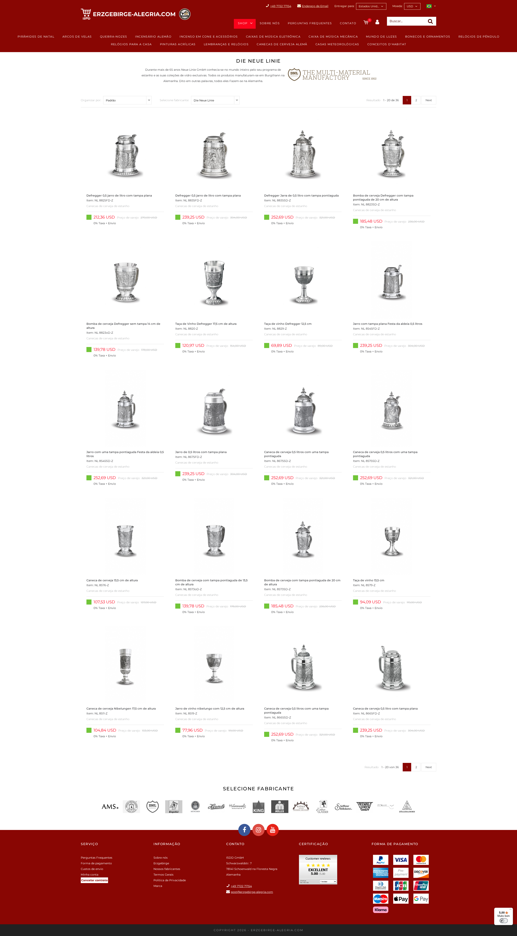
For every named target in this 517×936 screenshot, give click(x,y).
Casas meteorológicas (337, 44)
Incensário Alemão (153, 36)
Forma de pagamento (96, 863)
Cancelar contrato (94, 880)
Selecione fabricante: (174, 100)
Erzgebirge (161, 863)
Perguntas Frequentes (310, 23)
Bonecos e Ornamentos (427, 36)
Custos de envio (92, 869)
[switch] (504, 920)
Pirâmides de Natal (36, 36)
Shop (243, 23)
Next (429, 100)
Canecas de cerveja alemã (282, 44)
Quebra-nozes (113, 36)
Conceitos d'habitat (386, 44)
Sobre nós (270, 23)
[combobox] (371, 6)
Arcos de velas (77, 36)
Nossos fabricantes (166, 869)
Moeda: (397, 6)
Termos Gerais (163, 874)
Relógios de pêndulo (479, 36)
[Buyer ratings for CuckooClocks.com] (318, 871)
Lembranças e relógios (226, 44)
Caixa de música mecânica (333, 36)
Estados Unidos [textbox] (369, 6)
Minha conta (89, 874)
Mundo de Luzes (381, 36)
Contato (348, 23)
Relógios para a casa (131, 44)
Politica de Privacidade (169, 880)
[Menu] (510, 910)
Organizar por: (91, 100)
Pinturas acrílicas (178, 44)
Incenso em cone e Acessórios (209, 36)
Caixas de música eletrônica (273, 36)
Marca (157, 886)
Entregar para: (344, 6)
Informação (166, 844)
